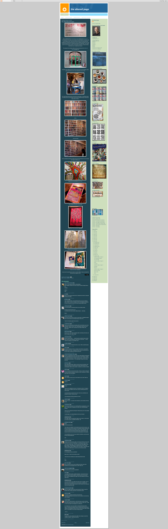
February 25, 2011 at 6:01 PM (69, 461)
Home (76, 522)
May (95, 251)
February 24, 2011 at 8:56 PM (69, 322)
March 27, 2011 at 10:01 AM (69, 518)
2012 (94, 239)
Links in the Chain (97, 270)
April (95, 253)
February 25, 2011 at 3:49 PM (69, 421)
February (95, 255)
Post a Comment (64, 520)
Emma (66, 347)
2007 (94, 280)
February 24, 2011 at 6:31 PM (69, 298)
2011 (94, 241)
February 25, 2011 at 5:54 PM (69, 449)
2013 (94, 238)
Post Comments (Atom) (70, 524)
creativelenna (67, 323)
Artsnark (66, 380)
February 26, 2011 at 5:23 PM (69, 492)
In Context (95, 263)
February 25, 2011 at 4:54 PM (69, 439)
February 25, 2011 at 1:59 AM (69, 342)
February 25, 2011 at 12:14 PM (69, 398)
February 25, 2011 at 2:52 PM (69, 415)
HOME (62, 17)
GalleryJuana (67, 384)
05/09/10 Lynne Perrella (96, 217)
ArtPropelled (67, 336)
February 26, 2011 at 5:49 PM (69, 498)
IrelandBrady (67, 404)
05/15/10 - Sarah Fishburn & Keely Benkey (99, 224)
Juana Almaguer (80, 249)
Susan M (66, 399)
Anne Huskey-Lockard (68, 282)
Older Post (87, 522)
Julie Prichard (67, 331)
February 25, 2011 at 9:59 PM (69, 471)
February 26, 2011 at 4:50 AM (69, 479)
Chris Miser (80, 181)
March (95, 254)
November (96, 243)
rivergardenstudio (68, 488)
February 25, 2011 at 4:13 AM (69, 346)
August (95, 247)
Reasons (95, 267)
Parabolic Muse (67, 422)
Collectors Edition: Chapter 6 (98, 269)
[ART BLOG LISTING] (86, 17)
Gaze (95, 273)
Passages (95, 266)
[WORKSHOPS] (77, 17)
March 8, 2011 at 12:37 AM (69, 513)
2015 (94, 235)
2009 (94, 277)
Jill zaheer (66, 299)
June (95, 250)
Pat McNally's (74, 269)
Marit (66, 472)
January (95, 274)
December (96, 242)
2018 (94, 231)
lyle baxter (67, 363)
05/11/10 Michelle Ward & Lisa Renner (98, 219)
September (96, 246)
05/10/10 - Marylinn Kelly (96, 218)
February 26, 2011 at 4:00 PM (69, 486)
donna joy (66, 493)
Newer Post (63, 522)
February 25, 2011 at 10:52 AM (69, 379)
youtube (93, 46)
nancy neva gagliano (68, 468)
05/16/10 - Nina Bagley (96, 225)
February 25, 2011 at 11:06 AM (69, 383)
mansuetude (67, 306)
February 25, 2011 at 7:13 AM (69, 368)
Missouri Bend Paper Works (70, 354)
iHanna (66, 369)
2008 (94, 279)
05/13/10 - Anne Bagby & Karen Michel (98, 222)
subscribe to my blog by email (97, 47)
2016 (94, 234)
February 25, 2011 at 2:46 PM (69, 403)
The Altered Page (80, 9)
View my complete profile (96, 23)
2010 (94, 276)
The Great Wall (96, 259)
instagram (93, 44)
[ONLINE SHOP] (68, 17)
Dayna (66, 376)
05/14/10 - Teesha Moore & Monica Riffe (98, 223)
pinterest (93, 45)
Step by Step (96, 271)
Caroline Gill (67, 343)
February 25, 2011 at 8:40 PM (69, 467)
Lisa (65, 294)
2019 (94, 230)
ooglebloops (67, 440)
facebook (93, 43)
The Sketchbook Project (68, 21)
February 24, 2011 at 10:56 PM (69, 330)
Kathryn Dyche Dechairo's (74, 228)
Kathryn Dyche (67, 316)
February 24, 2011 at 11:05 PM (69, 335)
